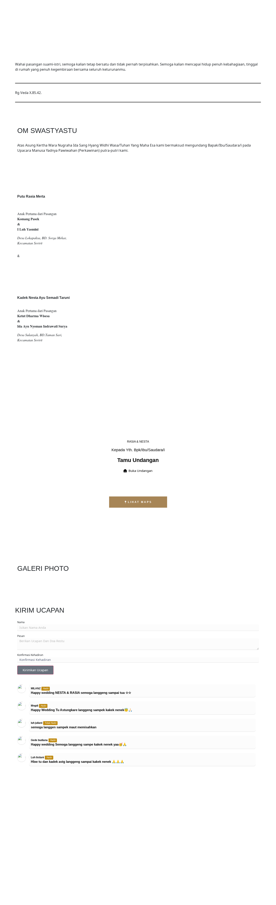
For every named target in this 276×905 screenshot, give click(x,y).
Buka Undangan (140, 470)
